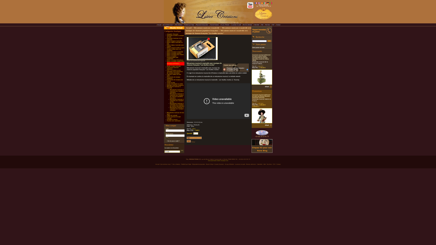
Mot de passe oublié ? (173, 141)
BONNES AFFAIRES (173, 64)
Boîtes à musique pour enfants (175, 54)
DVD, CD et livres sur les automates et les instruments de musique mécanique (175, 72)
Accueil (159, 24)
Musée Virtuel (176, 28)
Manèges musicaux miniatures (175, 85)
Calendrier (256, 24)
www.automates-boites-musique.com (218, 160)
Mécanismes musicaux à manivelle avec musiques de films (177, 101)
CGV (273, 24)
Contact (278, 24)
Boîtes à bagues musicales (174, 41)
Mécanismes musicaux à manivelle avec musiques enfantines (177, 109)
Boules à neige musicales (174, 66)
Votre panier (261, 44)
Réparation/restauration (202, 24)
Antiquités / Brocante (172, 34)
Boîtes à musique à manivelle (175, 52)
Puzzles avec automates (174, 120)
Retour (193, 142)
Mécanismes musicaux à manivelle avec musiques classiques (177, 91)
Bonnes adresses (247, 24)
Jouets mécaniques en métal (175, 84)
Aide (262, 24)
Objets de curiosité (172, 115)
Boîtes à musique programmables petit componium (172, 57)
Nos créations (178, 24)
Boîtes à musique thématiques (175, 60)
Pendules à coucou (172, 119)
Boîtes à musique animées (174, 53)
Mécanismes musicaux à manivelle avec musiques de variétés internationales (177, 105)
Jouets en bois (171, 82)
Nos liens (267, 24)
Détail (267, 86)
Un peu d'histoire (225, 24)
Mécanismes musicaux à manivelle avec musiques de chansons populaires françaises (177, 96)
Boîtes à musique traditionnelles (175, 61)
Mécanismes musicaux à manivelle (206, 28)
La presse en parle (236, 24)
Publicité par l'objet (189, 24)
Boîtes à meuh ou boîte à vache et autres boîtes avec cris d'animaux (175, 49)
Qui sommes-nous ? (168, 24)
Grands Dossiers (214, 24)
